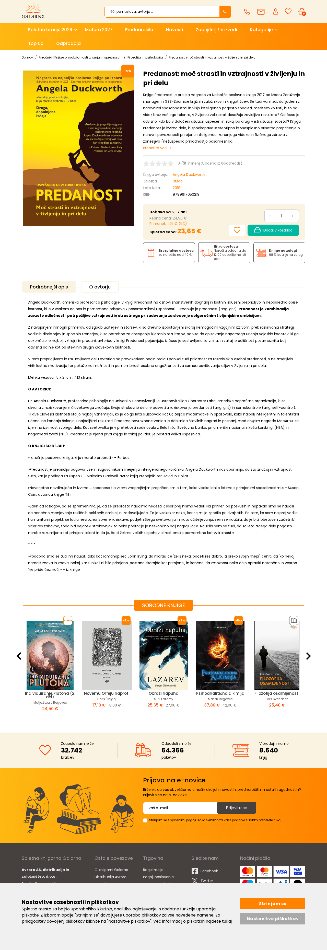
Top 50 (35, 43)
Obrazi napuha (164, 693)
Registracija (153, 869)
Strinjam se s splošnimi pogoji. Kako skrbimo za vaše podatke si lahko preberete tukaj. (215, 820)
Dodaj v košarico (278, 230)
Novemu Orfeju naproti (107, 693)
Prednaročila (139, 30)
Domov (27, 57)
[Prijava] (276, 11)
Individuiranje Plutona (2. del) (50, 695)
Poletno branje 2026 (50, 30)
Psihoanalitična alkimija (220, 693)
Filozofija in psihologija (145, 57)
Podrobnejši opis (49, 287)
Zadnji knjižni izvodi (216, 30)
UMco (178, 181)
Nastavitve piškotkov (273, 919)
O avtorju (100, 287)
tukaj (227, 921)
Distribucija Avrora (110, 876)
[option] (50, 668)
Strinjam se (273, 904)
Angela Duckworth (189, 174)
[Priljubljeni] (288, 11)
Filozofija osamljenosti (276, 693)
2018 (176, 187)
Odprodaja (68, 43)
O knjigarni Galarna (111, 869)
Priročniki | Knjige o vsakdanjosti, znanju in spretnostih (80, 57)
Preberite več (155, 147)
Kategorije (261, 30)
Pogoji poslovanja (158, 876)
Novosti (174, 30)
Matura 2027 (98, 30)
